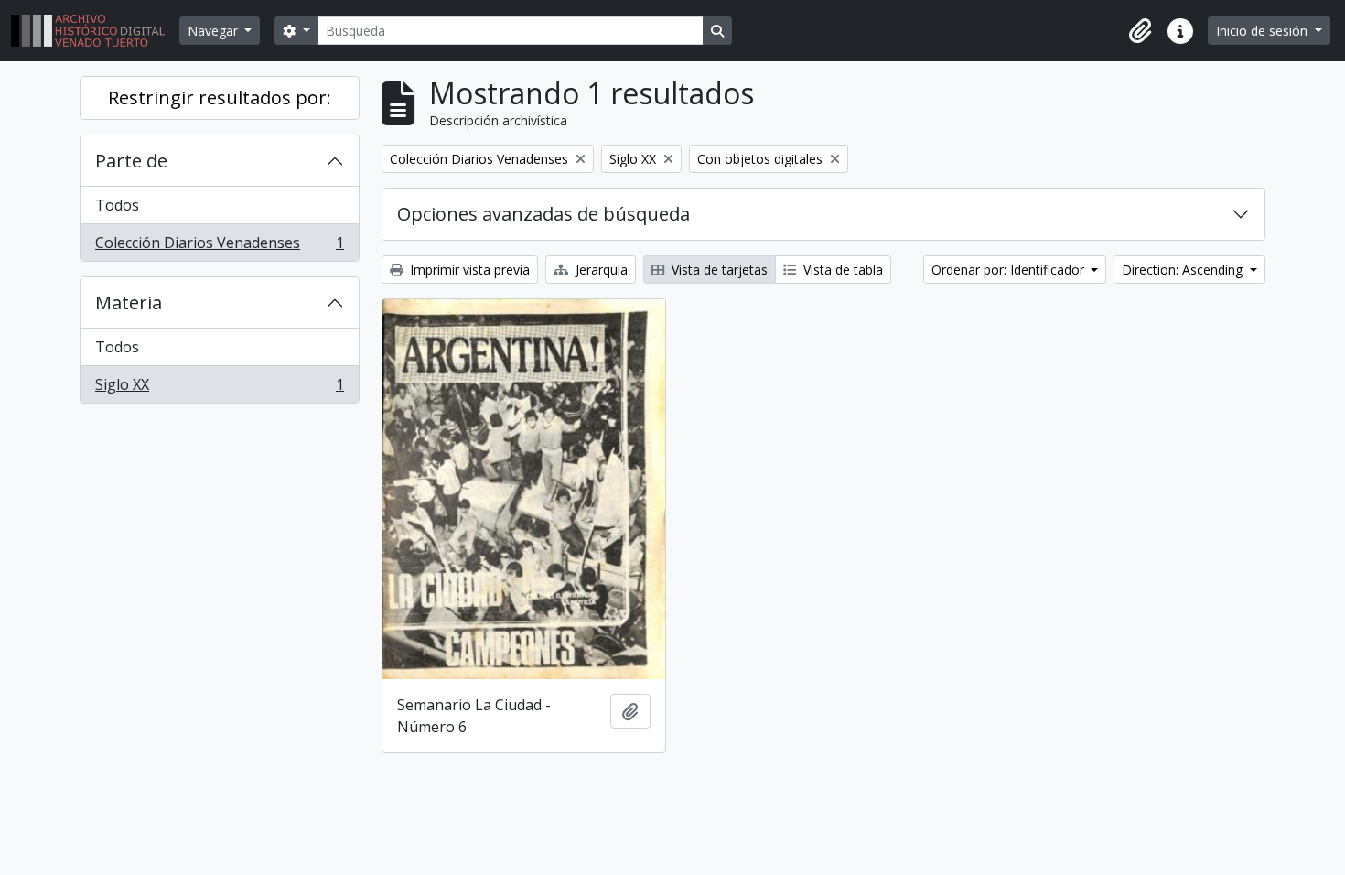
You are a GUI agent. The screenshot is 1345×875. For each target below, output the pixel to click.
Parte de (131, 160)
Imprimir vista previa (468, 269)
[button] (1140, 31)
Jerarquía (600, 269)
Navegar (215, 30)
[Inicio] (95, 30)
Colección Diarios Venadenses (219, 246)
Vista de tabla (841, 269)
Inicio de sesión (1263, 30)
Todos (117, 205)
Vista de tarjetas (718, 269)
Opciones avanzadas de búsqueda (543, 213)
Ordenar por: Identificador (1009, 269)
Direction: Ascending (1184, 269)
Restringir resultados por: (219, 97)
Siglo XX (219, 388)
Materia (128, 302)
